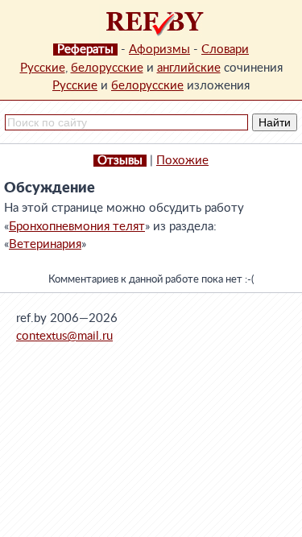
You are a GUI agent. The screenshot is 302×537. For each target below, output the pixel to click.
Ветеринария (45, 244)
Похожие (182, 161)
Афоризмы (159, 49)
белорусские (107, 68)
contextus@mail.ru (64, 336)
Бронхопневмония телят (77, 227)
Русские (42, 68)
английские (189, 68)
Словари (225, 49)
